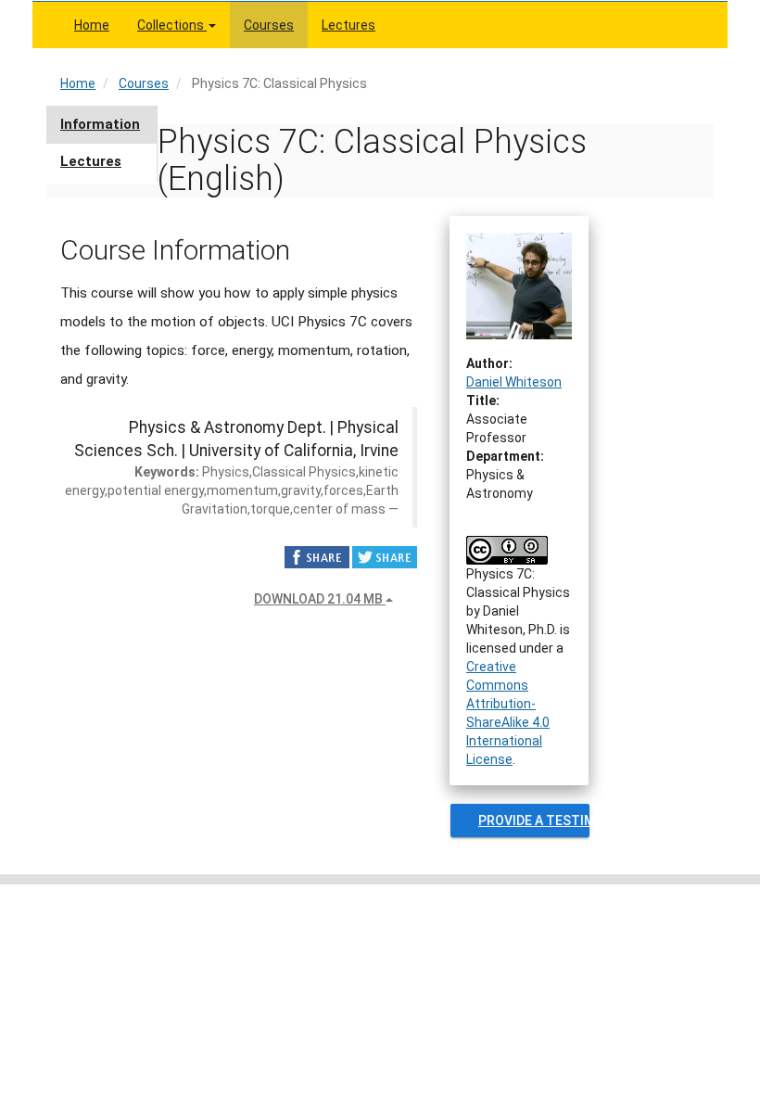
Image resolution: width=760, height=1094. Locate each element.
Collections (172, 25)
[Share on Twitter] (384, 556)
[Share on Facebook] (317, 556)
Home (91, 25)
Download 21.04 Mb (320, 599)
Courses (269, 25)
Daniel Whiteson (514, 382)
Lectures (348, 25)
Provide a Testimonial (533, 820)
